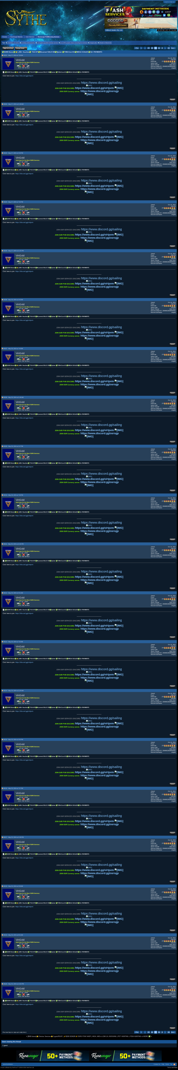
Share (172, 99)
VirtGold (20, 60)
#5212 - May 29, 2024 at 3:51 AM (13, 593)
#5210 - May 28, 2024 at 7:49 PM (13, 495)
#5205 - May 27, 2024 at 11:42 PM (14, 250)
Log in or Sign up (169, 2)
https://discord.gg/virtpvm (24, 76)
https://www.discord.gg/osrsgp (100, 91)
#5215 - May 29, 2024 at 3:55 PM (13, 739)
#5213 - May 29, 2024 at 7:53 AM (13, 641)
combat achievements (28, 42)
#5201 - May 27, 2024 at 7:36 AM (13, 55)
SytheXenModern (8, 1064)
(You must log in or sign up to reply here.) (14, 1032)
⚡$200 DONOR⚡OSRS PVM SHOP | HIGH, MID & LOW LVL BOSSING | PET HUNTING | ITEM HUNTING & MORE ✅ (107, 1036)
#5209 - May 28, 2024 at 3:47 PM (13, 446)
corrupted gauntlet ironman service (48, 42)
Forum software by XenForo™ (17, 1067)
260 (152, 48)
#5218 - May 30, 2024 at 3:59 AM (13, 886)
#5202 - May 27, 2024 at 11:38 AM (13, 104)
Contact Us (157, 1064)
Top (171, 1064)
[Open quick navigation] (175, 37)
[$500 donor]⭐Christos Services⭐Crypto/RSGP (45, 1036)
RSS (174, 1064)
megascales (93, 42)
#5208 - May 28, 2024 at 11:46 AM (13, 397)
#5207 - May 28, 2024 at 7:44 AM (13, 348)
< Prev (137, 48)
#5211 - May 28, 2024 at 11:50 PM (13, 544)
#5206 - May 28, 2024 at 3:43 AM (13, 299)
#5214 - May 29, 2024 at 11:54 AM (13, 690)
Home (167, 1064)
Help (163, 1064)
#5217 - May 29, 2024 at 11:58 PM (14, 837)
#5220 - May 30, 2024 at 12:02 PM (14, 984)
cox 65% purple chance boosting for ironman (74, 42)
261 (156, 48)
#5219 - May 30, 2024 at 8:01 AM (13, 935)
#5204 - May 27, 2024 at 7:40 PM (13, 202)
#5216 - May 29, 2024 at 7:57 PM (13, 788)
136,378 (173, 59)
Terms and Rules (172, 1067)
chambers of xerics (13, 42)
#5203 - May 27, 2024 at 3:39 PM (13, 153)
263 (163, 48)
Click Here (172, 64)
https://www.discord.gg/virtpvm (94, 87)
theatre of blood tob (105, 42)
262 (159, 48)
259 (148, 48)
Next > (173, 48)
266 (169, 48)
